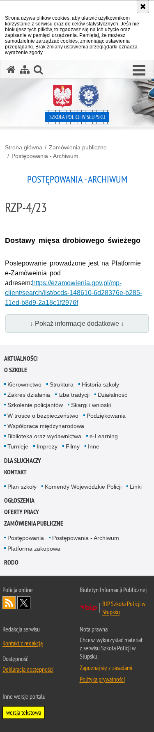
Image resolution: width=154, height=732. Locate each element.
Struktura (62, 384)
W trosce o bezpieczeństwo (42, 415)
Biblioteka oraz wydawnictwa (44, 436)
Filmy (73, 446)
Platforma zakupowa (33, 548)
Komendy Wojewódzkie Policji (83, 486)
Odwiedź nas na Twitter (23, 602)
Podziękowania (106, 415)
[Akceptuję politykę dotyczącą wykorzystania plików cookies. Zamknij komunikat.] (143, 6)
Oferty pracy (21, 512)
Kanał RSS (9, 602)
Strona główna (23, 147)
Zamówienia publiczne (78, 147)
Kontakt (15, 472)
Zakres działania (28, 394)
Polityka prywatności (102, 679)
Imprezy (47, 446)
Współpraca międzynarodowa (45, 426)
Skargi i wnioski (91, 405)
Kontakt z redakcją (22, 643)
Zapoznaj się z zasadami (106, 667)
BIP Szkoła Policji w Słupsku (123, 607)
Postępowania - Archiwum (44, 156)
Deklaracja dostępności (27, 669)
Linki (136, 486)
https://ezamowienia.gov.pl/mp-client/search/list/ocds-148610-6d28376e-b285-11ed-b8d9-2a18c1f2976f (73, 292)
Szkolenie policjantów (35, 405)
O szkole (15, 370)
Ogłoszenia (19, 500)
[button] (139, 70)
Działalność (112, 394)
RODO (11, 562)
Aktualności (21, 358)
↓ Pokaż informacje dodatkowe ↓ (77, 323)
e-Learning (104, 436)
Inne (93, 446)
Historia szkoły (100, 384)
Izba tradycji (74, 394)
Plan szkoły (22, 486)
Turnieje (17, 446)
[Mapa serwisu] (25, 69)
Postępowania (25, 538)
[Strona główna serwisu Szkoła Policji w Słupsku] (11, 69)
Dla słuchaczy (22, 460)
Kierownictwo (24, 384)
